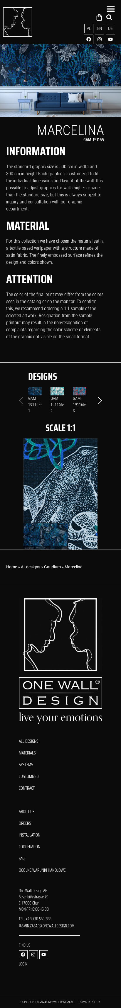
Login (23, 964)
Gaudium (52, 567)
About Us (27, 811)
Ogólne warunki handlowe (42, 870)
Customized (28, 776)
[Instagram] (99, 39)
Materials (27, 753)
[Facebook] (88, 39)
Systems (26, 764)
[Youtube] (110, 39)
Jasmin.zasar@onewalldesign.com (46, 926)
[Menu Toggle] (110, 8)
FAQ (22, 858)
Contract (27, 788)
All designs (30, 567)
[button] (100, 400)
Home (11, 567)
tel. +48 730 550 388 (35, 919)
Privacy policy (89, 1002)
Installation (29, 835)
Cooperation (29, 846)
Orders (25, 823)
